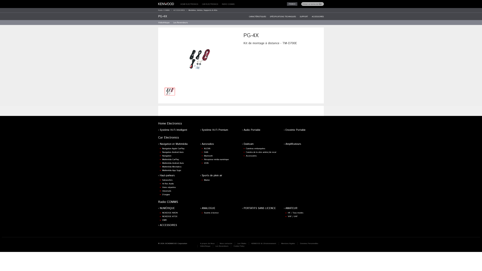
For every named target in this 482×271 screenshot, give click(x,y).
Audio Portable (252, 130)
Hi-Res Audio (168, 183)
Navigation (166, 155)
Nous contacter (226, 243)
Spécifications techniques (283, 16)
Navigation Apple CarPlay (173, 148)
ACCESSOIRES (179, 10)
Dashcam (249, 144)
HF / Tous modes (295, 212)
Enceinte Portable (295, 130)
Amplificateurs (293, 144)
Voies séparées (169, 187)
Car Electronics (210, 4)
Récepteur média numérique (216, 159)
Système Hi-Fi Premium (215, 130)
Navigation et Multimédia (174, 144)
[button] (199, 59)
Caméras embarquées (255, 148)
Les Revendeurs (180, 22)
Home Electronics (189, 4)
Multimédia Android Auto (173, 163)
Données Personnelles (309, 243)
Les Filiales (241, 243)
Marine (207, 180)
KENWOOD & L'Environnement (263, 243)
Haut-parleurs (167, 175)
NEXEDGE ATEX (169, 216)
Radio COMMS (228, 4)
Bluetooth (208, 155)
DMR (164, 220)
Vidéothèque (164, 22)
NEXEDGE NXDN (170, 212)
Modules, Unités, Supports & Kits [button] (203, 10)
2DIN (206, 163)
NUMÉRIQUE (167, 208)
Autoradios (208, 144)
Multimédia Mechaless (172, 166)
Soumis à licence (211, 212)
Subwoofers (167, 180)
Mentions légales (288, 243)
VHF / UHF (293, 216)
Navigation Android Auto (173, 152)
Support (304, 16)
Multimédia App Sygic (171, 170)
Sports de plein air (212, 175)
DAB (206, 152)
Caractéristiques (257, 16)
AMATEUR (291, 208)
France (292, 4)
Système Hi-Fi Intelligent (173, 130)
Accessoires (318, 16)
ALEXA (207, 148)
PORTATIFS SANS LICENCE (260, 208)
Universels (166, 191)
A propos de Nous (207, 243)
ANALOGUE (208, 208)
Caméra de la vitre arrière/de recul (261, 152)
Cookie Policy (239, 246)
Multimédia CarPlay (170, 159)
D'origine (166, 194)
